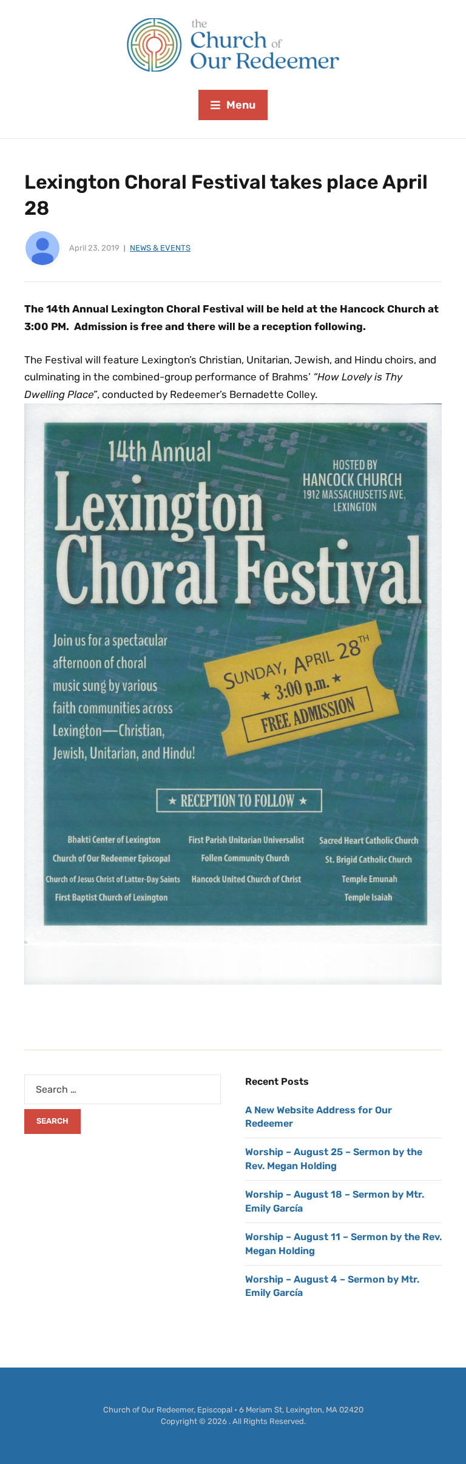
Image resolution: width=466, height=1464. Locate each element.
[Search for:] (122, 1089)
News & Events (160, 247)
